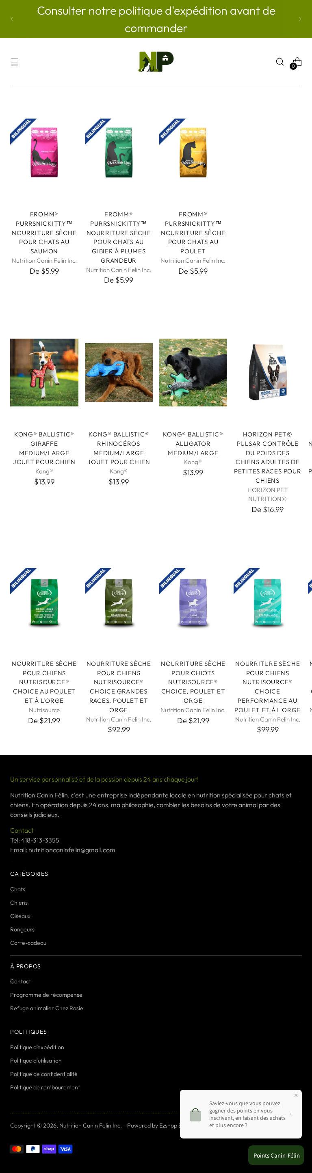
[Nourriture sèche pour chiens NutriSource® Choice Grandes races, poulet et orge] (119, 602)
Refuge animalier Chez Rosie (46, 1008)
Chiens (19, 902)
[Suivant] (300, 19)
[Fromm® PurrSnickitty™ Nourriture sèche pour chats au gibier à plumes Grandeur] (119, 152)
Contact (20, 981)
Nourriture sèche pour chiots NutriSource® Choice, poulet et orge (193, 682)
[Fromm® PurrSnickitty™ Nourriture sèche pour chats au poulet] (193, 152)
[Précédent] (12, 19)
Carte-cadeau (28, 942)
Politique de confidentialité (44, 1074)
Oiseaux (20, 916)
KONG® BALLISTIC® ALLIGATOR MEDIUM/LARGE (193, 443)
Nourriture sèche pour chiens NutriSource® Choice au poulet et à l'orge (44, 682)
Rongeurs (22, 929)
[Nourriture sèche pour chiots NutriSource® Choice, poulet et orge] (193, 602)
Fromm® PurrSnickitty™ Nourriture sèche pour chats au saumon (44, 232)
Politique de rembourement (45, 1087)
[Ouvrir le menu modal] (14, 62)
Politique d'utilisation (36, 1060)
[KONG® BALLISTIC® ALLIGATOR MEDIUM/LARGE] (193, 372)
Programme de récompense (46, 994)
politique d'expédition (174, 10)
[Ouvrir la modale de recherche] (280, 62)
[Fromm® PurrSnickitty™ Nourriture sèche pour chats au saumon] (44, 152)
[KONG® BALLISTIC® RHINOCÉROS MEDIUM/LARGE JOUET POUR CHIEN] (119, 372)
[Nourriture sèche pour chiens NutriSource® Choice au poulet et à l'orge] (44, 602)
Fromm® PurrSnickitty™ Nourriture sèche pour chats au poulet (193, 232)
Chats (17, 889)
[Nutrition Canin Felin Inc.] (156, 61)
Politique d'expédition (37, 1047)
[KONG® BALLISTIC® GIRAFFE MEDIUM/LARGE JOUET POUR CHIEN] (44, 372)
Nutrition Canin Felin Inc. (90, 1125)
